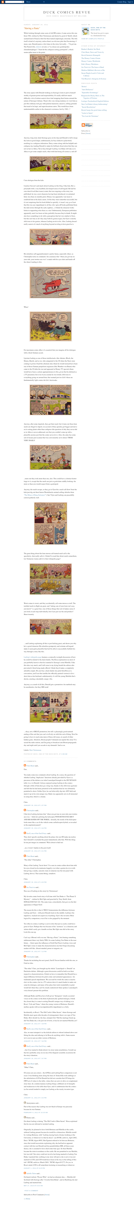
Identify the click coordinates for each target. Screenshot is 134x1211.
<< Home (27, 1198)
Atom (47, 1194)
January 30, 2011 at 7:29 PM (35, 1023)
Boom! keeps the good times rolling (94, 110)
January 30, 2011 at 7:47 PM (35, 1058)
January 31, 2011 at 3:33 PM (35, 1098)
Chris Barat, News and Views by (92, 52)
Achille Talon (31, 1173)
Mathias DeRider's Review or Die (93, 70)
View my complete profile (92, 38)
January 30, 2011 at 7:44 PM (35, 1041)
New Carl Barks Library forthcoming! (94, 104)
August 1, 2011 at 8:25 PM (34, 1168)
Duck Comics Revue (67, 12)
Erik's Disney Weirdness (89, 64)
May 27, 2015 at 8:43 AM (33, 1185)
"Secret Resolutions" (88, 107)
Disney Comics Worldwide (90, 61)
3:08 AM (64, 754)
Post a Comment (31, 1190)
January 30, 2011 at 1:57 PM (35, 805)
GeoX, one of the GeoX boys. (36, 833)
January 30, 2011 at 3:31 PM (35, 851)
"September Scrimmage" (89, 92)
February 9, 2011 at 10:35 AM (36, 1112)
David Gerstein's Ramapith (90, 55)
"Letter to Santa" (87, 113)
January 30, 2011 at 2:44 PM (35, 828)
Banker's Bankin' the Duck (90, 49)
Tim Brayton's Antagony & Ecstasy (93, 78)
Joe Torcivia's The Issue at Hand (92, 67)
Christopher (30, 810)
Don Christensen (35, 750)
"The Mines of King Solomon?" (35, 495)
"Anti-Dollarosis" (87, 89)
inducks (38, 47)
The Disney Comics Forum (90, 58)
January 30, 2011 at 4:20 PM (35, 882)
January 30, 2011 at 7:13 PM (35, 951)
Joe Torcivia (30, 887)
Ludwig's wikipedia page (32, 657)
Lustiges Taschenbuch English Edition (95, 101)
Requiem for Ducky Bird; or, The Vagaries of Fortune (92, 96)
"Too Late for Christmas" (90, 116)
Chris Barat (30, 765)
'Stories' (84, 86)
